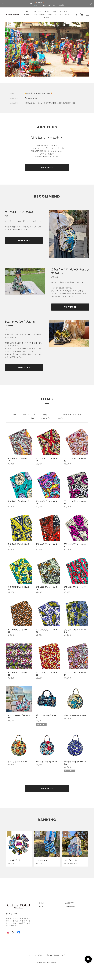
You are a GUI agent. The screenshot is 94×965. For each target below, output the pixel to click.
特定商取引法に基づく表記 (56, 955)
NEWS (41, 907)
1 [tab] (45, 74)
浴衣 (49, 15)
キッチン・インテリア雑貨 (34, 15)
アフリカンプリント (61, 15)
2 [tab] (47, 74)
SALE (27, 12)
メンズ (47, 12)
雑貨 (54, 12)
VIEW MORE (47, 167)
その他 (46, 17)
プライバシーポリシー (36, 955)
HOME (42, 903)
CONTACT (70, 907)
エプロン (63, 12)
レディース (37, 12)
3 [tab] (49, 74)
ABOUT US (70, 903)
